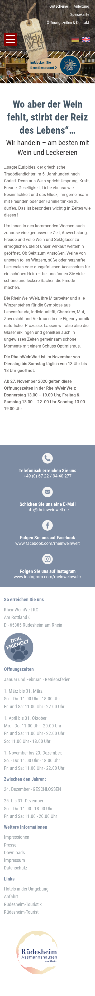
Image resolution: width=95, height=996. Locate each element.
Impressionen (16, 837)
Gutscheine (58, 6)
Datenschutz (15, 868)
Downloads (14, 852)
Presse (10, 845)
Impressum (14, 860)
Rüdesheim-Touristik (23, 904)
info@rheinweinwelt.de (47, 509)
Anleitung (81, 6)
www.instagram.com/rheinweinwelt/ (48, 576)
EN (86, 39)
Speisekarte (79, 14)
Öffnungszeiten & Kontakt (68, 23)
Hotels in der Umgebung (26, 889)
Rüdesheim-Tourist (21, 912)
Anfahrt (11, 896)
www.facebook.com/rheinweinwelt (47, 543)
